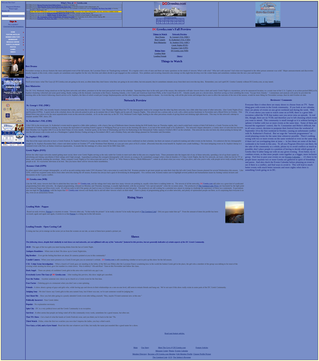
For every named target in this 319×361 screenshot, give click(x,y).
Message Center (162, 351)
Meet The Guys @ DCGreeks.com (172, 348)
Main (135, 348)
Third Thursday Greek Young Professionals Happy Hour (54, 6)
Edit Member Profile (184, 354)
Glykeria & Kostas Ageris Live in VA (58, 13)
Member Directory (139, 354)
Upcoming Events (170, 17)
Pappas (49, 212)
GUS (170, 357)
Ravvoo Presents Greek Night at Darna (49, 5)
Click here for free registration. (13, 26)
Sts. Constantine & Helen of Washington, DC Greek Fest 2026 (55, 17)
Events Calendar (292, 157)
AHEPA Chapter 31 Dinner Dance (57, 15)
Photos (171, 351)
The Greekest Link (148, 212)
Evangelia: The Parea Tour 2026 (101, 8)
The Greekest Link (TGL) (208, 186)
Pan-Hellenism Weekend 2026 (65, 11)
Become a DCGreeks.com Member (162, 354)
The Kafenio (44, 190)
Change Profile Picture (202, 354)
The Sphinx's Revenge (182, 357)
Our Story (145, 348)
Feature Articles (202, 348)
